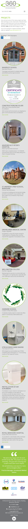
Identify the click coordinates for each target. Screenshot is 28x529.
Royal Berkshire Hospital (13, 433)
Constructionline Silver (12, 105)
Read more (5, 75)
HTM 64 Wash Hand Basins (13, 347)
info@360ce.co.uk (14, 507)
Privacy (16, 515)
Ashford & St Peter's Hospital (11, 146)
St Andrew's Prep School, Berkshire (13, 188)
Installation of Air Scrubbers (10, 388)
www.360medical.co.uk (15, 30)
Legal (11, 515)
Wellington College (11, 269)
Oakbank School (9, 309)
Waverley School (9, 67)
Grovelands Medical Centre (14, 230)
